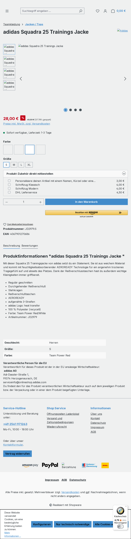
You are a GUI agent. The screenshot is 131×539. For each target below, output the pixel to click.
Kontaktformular (13, 444)
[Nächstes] (125, 78)
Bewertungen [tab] (30, 245)
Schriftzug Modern (26, 188)
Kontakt (95, 418)
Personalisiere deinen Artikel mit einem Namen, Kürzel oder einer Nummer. (56, 180)
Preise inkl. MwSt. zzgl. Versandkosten (26, 123)
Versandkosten (70, 492)
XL (29, 164)
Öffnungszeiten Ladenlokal (63, 413)
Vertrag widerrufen (17, 453)
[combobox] (48, 11)
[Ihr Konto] (105, 11)
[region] (65, 78)
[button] (86, 214)
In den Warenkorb (86, 201)
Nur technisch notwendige (72, 524)
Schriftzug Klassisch (27, 184)
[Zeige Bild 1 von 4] (65, 110)
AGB (93, 431)
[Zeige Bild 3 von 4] (75, 110)
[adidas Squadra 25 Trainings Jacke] (73, 78)
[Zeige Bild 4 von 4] (80, 110)
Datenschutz (98, 422)
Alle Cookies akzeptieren (110, 524)
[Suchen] (80, 11)
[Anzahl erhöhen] (40, 202)
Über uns (96, 413)
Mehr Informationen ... (12, 534)
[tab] (11, 246)
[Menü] (7, 11)
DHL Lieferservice (26, 192)
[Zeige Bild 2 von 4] (70, 110)
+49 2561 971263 (15, 424)
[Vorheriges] (20, 78)
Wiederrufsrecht (57, 426)
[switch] (120, 526)
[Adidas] (122, 33)
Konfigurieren (42, 524)
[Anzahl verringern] (6, 202)
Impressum (97, 427)
